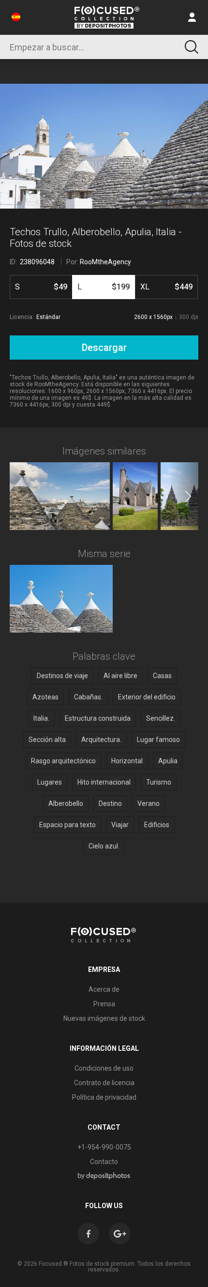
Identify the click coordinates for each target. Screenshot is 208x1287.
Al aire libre (120, 676)
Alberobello (65, 803)
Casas (162, 676)
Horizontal (127, 761)
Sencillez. (160, 718)
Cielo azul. (104, 846)
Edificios (156, 825)
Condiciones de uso (104, 1068)
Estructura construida (98, 718)
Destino (110, 803)
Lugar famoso (158, 739)
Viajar (120, 825)
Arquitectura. (101, 739)
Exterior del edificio (147, 697)
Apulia (168, 761)
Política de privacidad (104, 1097)
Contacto (104, 1162)
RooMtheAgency (105, 262)
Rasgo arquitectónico (63, 761)
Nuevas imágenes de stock (104, 1018)
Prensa (104, 1004)
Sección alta (47, 739)
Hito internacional (104, 782)
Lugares (49, 782)
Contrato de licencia (104, 1083)
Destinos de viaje (62, 676)
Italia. (41, 718)
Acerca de (104, 989)
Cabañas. (88, 697)
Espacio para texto (67, 825)
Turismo (158, 782)
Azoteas (45, 697)
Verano (148, 803)
